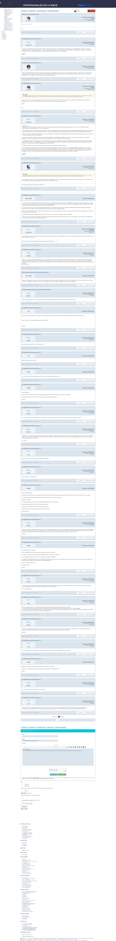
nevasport (28, 20)
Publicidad (25, 834)
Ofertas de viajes (26, 867)
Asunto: (23, 738)
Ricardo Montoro (26, 908)
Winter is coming (26, 898)
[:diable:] (83, 747)
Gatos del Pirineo (26, 902)
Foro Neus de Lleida (27, 885)
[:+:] (85, 747)
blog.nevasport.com (27, 837)
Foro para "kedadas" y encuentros (30, 880)
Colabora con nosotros (27, 832)
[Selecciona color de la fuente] (35, 747)
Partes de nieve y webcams (28, 865)
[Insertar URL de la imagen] (49, 747)
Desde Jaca (25, 896)
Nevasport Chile (26, 872)
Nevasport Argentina (27, 873)
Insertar (26, 808)
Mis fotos (26, 785)
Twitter (24, 843)
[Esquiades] (45, 939)
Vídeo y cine (25, 866)
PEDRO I (29, 432)
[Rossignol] (22, 939)
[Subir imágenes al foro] (55, 745)
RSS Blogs (25, 917)
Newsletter (25, 838)
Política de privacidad (27, 829)
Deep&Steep (25, 905)
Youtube (24, 845)
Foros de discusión (26, 864)
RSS (58, 720)
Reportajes (25, 862)
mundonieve (28, 232)
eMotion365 (25, 925)
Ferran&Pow (25, 907)
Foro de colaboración (27, 878)
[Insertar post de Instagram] (63, 747)
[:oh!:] (77, 747)
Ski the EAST (25, 899)
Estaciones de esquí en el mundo (30, 861)
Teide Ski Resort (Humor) (28, 911)
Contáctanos (25, 831)
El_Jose (28, 69)
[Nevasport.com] (3, 3)
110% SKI (24, 897)
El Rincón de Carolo (27, 892)
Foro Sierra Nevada (27, 886)
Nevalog (24, 871)
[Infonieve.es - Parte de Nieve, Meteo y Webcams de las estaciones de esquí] (77, 938)
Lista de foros (32, 11)
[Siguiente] (79, 11)
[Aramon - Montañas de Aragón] (30, 939)
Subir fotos (26, 784)
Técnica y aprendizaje (27, 882)
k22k (28, 454)
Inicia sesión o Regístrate (53, 11)
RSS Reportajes (26, 916)
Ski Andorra (25, 883)
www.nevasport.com (27, 24)
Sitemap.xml (25, 827)
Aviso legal (25, 828)
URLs (25, 791)
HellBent (28, 255)
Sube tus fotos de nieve (28, 868)
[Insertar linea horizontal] (41, 747)
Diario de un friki (26, 909)
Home (24, 859)
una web (55, 241)
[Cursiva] (26, 747)
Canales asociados (26, 863)
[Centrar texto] (47, 747)
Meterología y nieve (27, 884)
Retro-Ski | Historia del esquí (29, 900)
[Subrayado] (28, 747)
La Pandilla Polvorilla (27, 926)
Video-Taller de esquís (27, 923)
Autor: (23, 734)
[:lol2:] (71, 747)
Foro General (25, 877)
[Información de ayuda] (93, 745)
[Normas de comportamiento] (74, 5)
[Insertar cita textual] (43, 747)
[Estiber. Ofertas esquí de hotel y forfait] (28, 940)
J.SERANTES (28, 45)
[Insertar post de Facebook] (61, 747)
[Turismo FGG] (68, 939)
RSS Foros (25, 919)
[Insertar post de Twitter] (65, 747)
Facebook (25, 842)
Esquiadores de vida (27, 910)
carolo (28, 169)
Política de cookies (27, 830)
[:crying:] (79, 747)
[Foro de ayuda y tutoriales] (75, 5)
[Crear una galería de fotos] (59, 747)
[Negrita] (24, 747)
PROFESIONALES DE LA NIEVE (40, 5)
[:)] (69, 747)
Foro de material (26, 879)
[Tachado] (30, 747)
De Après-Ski (25, 894)
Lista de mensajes (41, 11)
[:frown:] (73, 747)
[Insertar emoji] (93, 749)
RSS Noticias (25, 915)
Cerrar (22, 808)
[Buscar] (76, 5)
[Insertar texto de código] (45, 747)
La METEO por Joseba (27, 924)
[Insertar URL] (39, 747)
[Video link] (51, 747)
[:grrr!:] (75, 747)
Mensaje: (24, 743)
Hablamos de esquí (27, 904)
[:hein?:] (81, 747)
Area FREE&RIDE (26, 887)
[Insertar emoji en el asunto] (57, 741)
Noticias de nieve (26, 860)
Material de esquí (26, 869)
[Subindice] (32, 747)
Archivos (26, 790)
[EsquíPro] (25, 854)
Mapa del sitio (25, 826)
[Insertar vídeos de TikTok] (67, 747)
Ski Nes (24, 895)
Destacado (24, 11)
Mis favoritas (27, 786)
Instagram (25, 844)
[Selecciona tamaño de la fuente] (37, 747)
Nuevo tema (92, 10)
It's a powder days (26, 901)
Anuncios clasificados (27, 836)
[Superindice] (33, 747)
